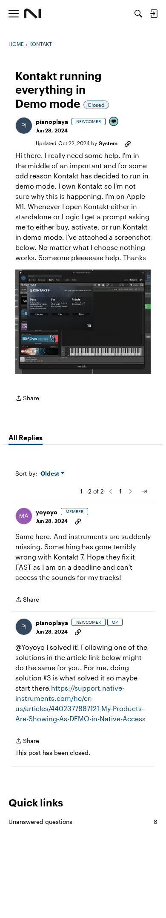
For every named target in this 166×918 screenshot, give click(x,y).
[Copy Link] (128, 143)
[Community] (32, 13)
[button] (23, 125)
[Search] (138, 13)
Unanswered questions (83, 821)
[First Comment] (114, 122)
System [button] (108, 143)
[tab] (25, 437)
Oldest (50, 474)
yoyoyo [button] (46, 512)
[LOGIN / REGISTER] (153, 13)
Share (27, 398)
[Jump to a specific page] (144, 491)
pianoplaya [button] (52, 121)
